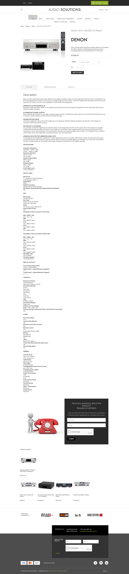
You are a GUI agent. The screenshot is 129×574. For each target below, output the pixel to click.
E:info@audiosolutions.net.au (88, 531)
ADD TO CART (77, 72)
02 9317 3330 (101, 3)
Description (29, 87)
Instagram (101, 563)
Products (33, 15)
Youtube (106, 563)
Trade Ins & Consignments (65, 19)
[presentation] (80, 432)
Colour (74, 61)
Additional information (50, 87)
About (41, 19)
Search (22, 10)
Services (88, 19)
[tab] (29, 87)
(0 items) (103, 9)
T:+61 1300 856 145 (85, 529)
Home (22, 26)
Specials (72, 22)
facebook (95, 563)
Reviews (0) (71, 87)
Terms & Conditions (60, 22)
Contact (97, 19)
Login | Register (27, 3)
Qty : (72, 67)
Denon (33, 26)
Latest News (50, 19)
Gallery (79, 19)
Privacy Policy (53, 571)
